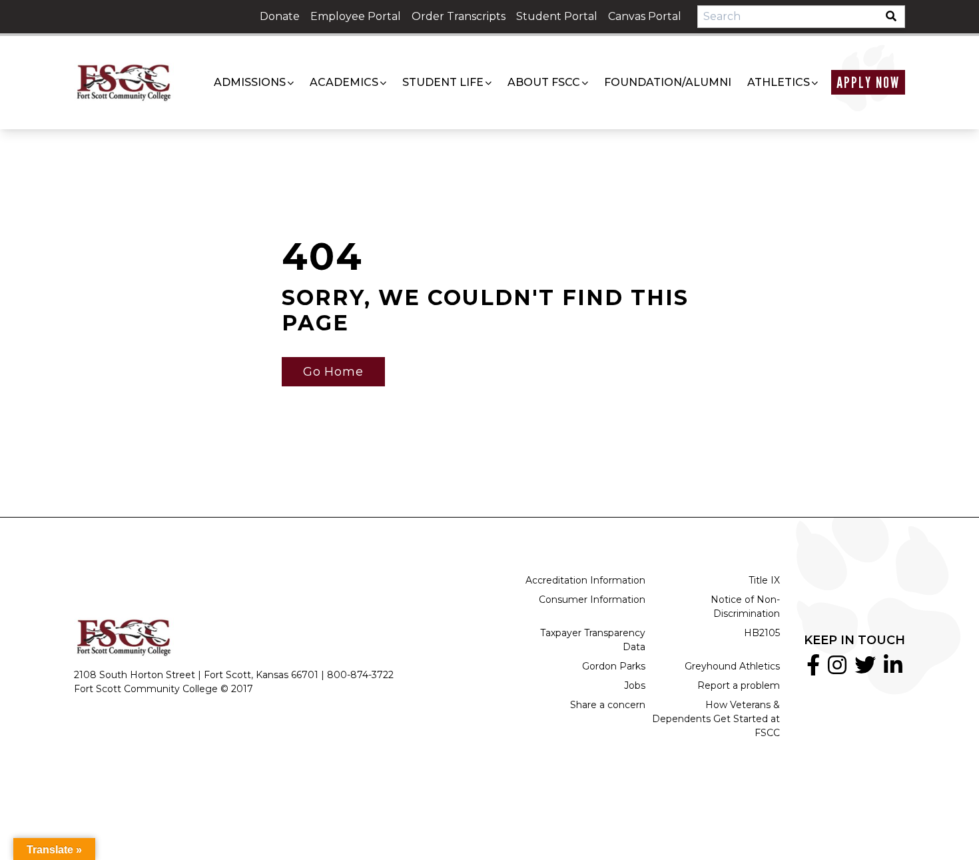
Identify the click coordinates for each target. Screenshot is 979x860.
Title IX (764, 580)
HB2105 (762, 633)
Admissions (250, 82)
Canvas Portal (644, 16)
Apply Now (868, 82)
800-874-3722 (360, 675)
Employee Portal (355, 16)
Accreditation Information (585, 580)
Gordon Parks (613, 666)
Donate (280, 16)
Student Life (443, 82)
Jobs (634, 685)
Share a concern (607, 705)
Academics (344, 82)
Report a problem (738, 685)
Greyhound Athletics (732, 666)
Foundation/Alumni (667, 82)
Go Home (333, 371)
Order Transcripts (458, 16)
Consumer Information (592, 600)
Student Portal (556, 16)
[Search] (895, 17)
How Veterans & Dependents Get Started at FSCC (716, 719)
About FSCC (543, 82)
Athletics (778, 82)
